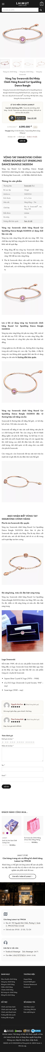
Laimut (4, 838)
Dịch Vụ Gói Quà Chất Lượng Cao (9, 842)
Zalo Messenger (27, 951)
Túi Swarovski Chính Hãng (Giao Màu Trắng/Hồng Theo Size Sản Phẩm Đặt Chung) (32, 839)
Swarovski (27, 186)
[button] (3, 4)
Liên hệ (22, 141)
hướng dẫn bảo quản (27, 357)
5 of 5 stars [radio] (29, 742)
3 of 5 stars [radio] (12, 742)
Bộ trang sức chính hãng (9, 992)
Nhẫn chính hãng (7, 987)
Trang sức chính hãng (10, 72)
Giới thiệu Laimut (29, 1007)
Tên (3, 765)
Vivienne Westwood (30, 984)
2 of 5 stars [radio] (6, 742)
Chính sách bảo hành (8, 1007)
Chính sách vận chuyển (9, 1009)
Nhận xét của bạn (8, 746)
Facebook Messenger (13, 951)
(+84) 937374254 (19, 955)
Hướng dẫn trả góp (7, 1017)
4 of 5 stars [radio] (20, 742)
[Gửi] (40, 10)
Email (4, 775)
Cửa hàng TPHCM (30, 1009)
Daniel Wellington (29, 982)
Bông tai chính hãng (7, 984)
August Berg (28, 979)
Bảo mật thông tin (29, 1012)
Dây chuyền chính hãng (9, 979)
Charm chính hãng (7, 989)
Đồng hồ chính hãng (8, 995)
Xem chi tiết (31, 118)
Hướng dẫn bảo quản (8, 1015)
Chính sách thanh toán (8, 1012)
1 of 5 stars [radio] (2, 742)
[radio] (3, 833)
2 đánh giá (21, 137)
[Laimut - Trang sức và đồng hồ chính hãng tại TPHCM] (22, 4)
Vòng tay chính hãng (26, 72)
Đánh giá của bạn (8, 739)
